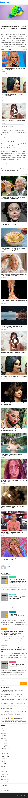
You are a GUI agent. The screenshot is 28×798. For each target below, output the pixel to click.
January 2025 (4, 776)
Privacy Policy (4, 788)
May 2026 (3, 735)
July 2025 (3, 761)
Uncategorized (7, 21)
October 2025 (4, 753)
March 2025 (4, 771)
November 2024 (5, 782)
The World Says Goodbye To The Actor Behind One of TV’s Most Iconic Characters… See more (13, 633)
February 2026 (4, 743)
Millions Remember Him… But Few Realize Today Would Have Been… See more (13, 649)
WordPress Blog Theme (16, 795)
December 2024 (5, 779)
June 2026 (3, 733)
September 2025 (5, 756)
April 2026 (3, 738)
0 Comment (16, 31)
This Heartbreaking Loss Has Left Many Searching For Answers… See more (17, 581)
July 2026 (3, 730)
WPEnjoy (24, 795)
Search (2, 680)
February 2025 (4, 774)
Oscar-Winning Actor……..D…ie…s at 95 (16, 615)
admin (8, 566)
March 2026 (4, 741)
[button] (14, 12)
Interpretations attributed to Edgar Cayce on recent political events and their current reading (13, 720)
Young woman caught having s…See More (16, 665)
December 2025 (5, 748)
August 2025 (4, 758)
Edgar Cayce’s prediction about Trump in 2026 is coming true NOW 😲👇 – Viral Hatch (13, 717)
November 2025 (5, 751)
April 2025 (3, 769)
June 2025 (3, 764)
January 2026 (4, 746)
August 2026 (4, 728)
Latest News (5, 2)
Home (2, 21)
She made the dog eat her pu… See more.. (17, 597)
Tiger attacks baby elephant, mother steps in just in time (12, 713)
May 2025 (3, 766)
